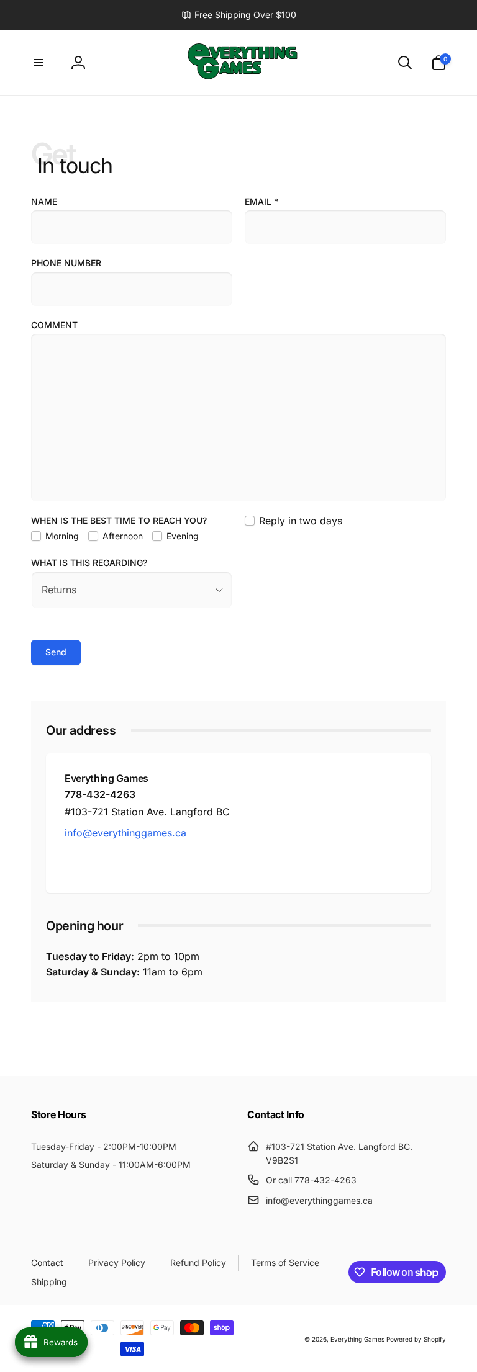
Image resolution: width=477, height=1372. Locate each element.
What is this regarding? (89, 562)
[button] (38, 62)
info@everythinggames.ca (125, 833)
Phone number (66, 263)
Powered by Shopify (416, 1339)
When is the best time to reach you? (119, 520)
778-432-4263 (100, 794)
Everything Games (357, 1339)
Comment (54, 325)
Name (44, 201)
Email (261, 201)
